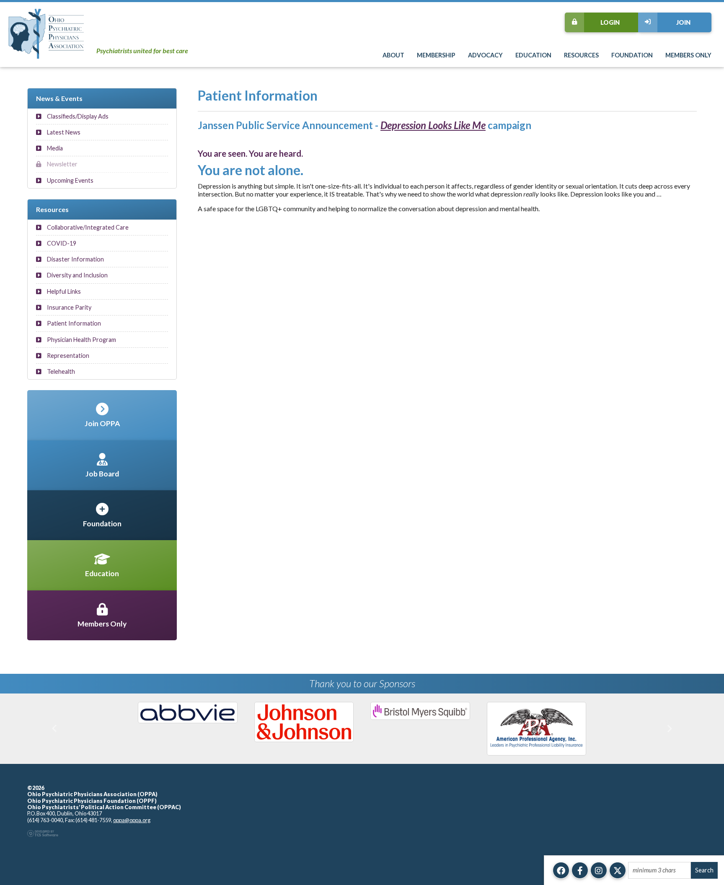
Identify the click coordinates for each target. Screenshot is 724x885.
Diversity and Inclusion (77, 275)
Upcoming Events (69, 180)
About (393, 55)
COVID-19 (61, 243)
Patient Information (73, 323)
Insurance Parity (68, 307)
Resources (581, 55)
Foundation (632, 55)
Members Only (688, 55)
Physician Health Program (81, 339)
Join (683, 22)
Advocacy (485, 55)
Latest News (63, 132)
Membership (436, 55)
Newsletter (62, 164)
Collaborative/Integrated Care (87, 227)
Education (533, 55)
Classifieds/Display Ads (77, 116)
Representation (67, 355)
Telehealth (60, 371)
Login (610, 22)
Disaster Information (75, 259)
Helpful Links (63, 291)
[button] (54, 729)
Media (54, 148)
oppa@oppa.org (131, 820)
